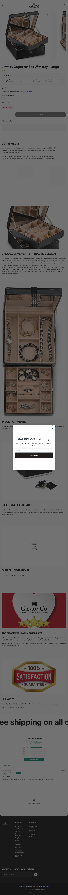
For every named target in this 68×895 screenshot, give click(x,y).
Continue (34, 456)
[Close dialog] (52, 427)
